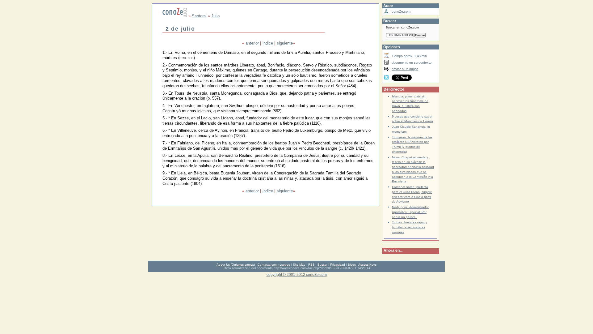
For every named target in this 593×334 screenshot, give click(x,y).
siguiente (285, 43)
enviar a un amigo (405, 69)
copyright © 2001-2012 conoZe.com (297, 274)
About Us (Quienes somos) (236, 264)
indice (268, 43)
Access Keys (367, 264)
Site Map (299, 264)
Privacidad (337, 264)
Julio (215, 16)
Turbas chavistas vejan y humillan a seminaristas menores (409, 227)
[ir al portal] (174, 16)
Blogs (352, 264)
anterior (252, 43)
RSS (311, 264)
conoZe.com (401, 11)
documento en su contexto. (412, 62)
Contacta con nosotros (274, 264)
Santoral (199, 16)
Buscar (322, 264)
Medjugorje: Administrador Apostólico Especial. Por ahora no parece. (410, 212)
